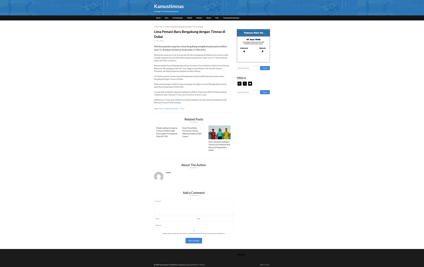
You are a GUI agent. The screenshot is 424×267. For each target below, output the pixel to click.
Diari (166, 18)
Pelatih (189, 18)
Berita (158, 18)
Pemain (199, 18)
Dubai (160, 108)
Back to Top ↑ (265, 265)
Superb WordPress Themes (195, 265)
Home (156, 27)
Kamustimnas (169, 6)
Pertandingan (178, 18)
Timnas (182, 108)
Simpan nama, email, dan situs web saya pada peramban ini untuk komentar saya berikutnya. (194, 233)
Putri (217, 18)
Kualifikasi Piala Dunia (171, 108)
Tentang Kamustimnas (231, 18)
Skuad (208, 18)
